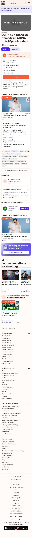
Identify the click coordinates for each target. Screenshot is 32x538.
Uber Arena (5, 411)
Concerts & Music (8, 375)
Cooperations (16, 482)
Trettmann (5, 462)
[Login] (25, 3)
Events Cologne (7, 343)
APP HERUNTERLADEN (19, 253)
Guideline (16, 500)
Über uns (16, 492)
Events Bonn (6, 338)
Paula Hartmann (7, 464)
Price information (8, 73)
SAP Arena (5, 431)
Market (4, 384)
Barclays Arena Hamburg (10, 425)
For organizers (16, 479)
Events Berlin (6, 336)
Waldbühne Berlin (8, 422)
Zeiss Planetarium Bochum (11, 420)
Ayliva (4, 448)
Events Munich (7, 359)
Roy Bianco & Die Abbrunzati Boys (13, 451)
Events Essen (6, 347)
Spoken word (15, 151)
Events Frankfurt (7, 349)
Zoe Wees (5, 446)
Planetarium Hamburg (9, 415)
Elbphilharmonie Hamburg (10, 406)
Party (3, 378)
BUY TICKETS (16, 77)
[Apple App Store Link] (10, 528)
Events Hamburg (7, 352)
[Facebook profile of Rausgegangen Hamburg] (16, 519)
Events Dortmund (8, 345)
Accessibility (16, 495)
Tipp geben (16, 484)
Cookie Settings (16, 511)
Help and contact (16, 476)
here (13, 197)
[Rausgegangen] (3, 3)
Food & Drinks (7, 398)
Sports (4, 371)
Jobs (16, 490)
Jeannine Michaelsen (9, 444)
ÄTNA (3, 460)
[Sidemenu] (29, 3)
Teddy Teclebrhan (7, 453)
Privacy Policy (16, 506)
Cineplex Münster (8, 429)
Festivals (5, 396)
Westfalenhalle (7, 434)
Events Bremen (7, 340)
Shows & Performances (10, 373)
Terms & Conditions (16, 514)
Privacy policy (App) (16, 508)
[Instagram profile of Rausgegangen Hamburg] (12, 519)
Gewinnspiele (16, 498)
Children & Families (8, 380)
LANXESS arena (7, 427)
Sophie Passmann (8, 441)
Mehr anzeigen (8, 137)
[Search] (21, 3)
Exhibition (5, 389)
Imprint (16, 503)
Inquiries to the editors (16, 487)
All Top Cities (6, 363)
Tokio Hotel (5, 467)
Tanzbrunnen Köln (8, 408)
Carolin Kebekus (7, 455)
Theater (4, 391)
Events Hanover (7, 354)
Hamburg (4, 328)
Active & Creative (7, 387)
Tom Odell (5, 469)
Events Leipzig (6, 356)
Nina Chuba (6, 458)
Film (3, 382)
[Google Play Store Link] (22, 528)
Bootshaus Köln (7, 418)
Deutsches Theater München (11, 413)
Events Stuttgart (7, 361)
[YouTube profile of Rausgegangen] (19, 519)
